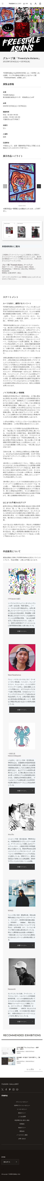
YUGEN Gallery (12, 1174)
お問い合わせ (22, 1138)
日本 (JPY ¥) (7, 1162)
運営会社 (22, 1131)
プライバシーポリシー (22, 1102)
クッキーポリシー (22, 1109)
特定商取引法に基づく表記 (22, 1120)
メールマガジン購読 (22, 1135)
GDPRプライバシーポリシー (22, 1105)
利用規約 (22, 1124)
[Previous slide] (5, 186)
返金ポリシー (22, 1127)
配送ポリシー (22, 1113)
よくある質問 (22, 1116)
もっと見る (30, 1069)
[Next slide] (39, 186)
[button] (2, 3)
